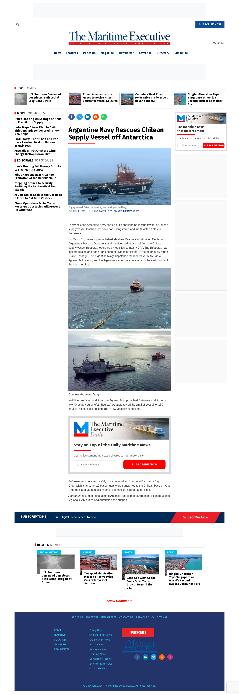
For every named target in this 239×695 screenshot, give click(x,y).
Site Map (162, 617)
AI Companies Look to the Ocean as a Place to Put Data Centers (38, 196)
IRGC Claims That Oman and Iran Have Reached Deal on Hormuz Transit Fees (36, 142)
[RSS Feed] (162, 657)
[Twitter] (153, 657)
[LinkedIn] (145, 657)
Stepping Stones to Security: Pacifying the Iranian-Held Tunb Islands (36, 186)
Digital (65, 517)
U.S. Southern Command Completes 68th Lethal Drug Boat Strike (45, 98)
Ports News (96, 644)
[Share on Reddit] (96, 117)
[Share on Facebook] (71, 117)
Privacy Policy (145, 617)
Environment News (100, 663)
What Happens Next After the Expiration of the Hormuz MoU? (35, 176)
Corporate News (99, 668)
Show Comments (119, 601)
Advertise (145, 53)
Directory (163, 53)
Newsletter (126, 53)
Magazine (107, 53)
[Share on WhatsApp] (104, 117)
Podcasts (89, 53)
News (57, 630)
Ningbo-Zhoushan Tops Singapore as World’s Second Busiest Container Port (205, 99)
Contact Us (126, 617)
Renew (91, 517)
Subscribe (181, 53)
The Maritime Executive (124, 211)
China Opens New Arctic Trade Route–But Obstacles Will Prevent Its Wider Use (37, 207)
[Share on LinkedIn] (88, 117)
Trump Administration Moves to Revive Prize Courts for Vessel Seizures (100, 98)
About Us (77, 617)
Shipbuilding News (100, 634)
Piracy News (96, 630)
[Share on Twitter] (79, 117)
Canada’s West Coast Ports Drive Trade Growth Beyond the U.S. (152, 98)
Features (72, 53)
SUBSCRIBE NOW (210, 24)
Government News (100, 658)
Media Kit (218, 42)
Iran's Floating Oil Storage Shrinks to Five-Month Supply (38, 120)
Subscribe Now (144, 464)
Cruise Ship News (99, 639)
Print (55, 517)
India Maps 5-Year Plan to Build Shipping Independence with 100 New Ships (37, 131)
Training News (97, 654)
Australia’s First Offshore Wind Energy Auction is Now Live (35, 152)
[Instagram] (170, 657)
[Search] (18, 25)
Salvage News (97, 649)
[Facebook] (137, 657)
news (57, 53)
